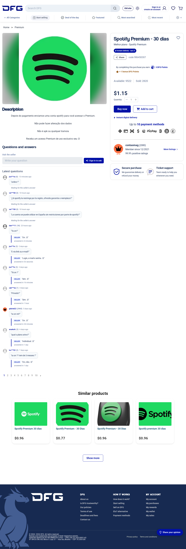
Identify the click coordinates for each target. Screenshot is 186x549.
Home (6, 27)
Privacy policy (132, 537)
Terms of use (86, 511)
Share (121, 57)
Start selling (118, 503)
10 (36, 375)
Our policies (85, 507)
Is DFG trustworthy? (89, 503)
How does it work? (121, 499)
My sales (150, 515)
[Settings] (179, 18)
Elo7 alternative (120, 511)
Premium (19, 27)
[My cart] (180, 8)
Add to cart (147, 108)
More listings (170, 149)
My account (151, 499)
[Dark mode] (137, 8)
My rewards (151, 507)
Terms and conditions (148, 537)
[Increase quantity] (136, 99)
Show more (93, 458)
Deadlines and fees (89, 515)
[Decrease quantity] (127, 99)
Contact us (85, 519)
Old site (128, 8)
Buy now (122, 108)
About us (84, 499)
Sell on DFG (118, 507)
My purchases (152, 503)
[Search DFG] (115, 8)
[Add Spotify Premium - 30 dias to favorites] (178, 38)
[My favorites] (173, 8)
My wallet (150, 511)
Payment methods (121, 515)
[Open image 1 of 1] (54, 68)
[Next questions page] (41, 375)
